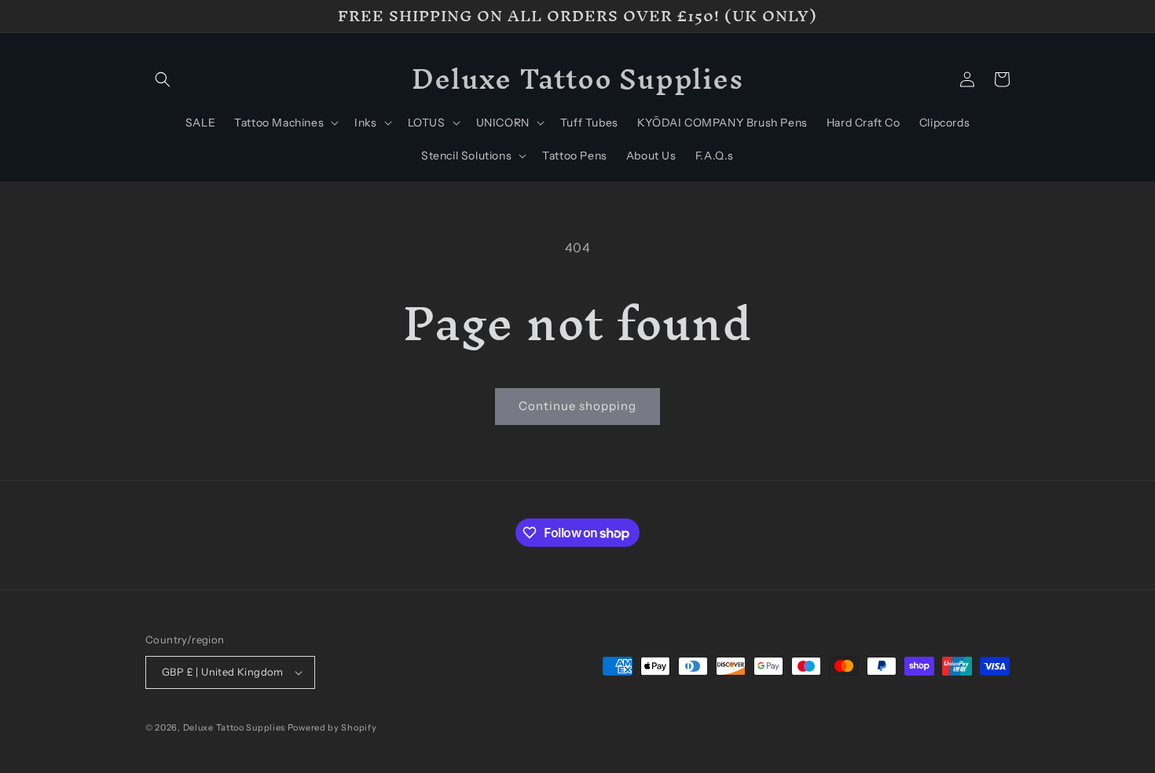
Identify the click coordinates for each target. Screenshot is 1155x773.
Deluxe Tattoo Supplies (234, 727)
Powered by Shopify (332, 727)
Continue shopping (577, 405)
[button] (162, 79)
